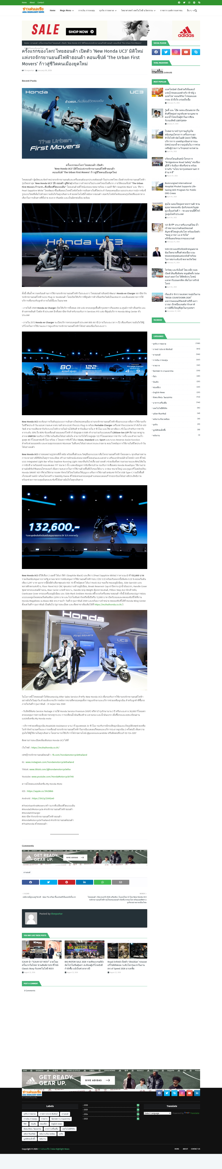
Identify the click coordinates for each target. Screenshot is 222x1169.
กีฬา (176, 376)
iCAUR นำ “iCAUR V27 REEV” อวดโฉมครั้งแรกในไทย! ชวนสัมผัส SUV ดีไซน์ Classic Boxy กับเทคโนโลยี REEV (40, 965)
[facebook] (179, 2)
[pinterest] (194, 2)
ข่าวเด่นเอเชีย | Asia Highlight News (53, 1149)
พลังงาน (176, 435)
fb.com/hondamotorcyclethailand (69, 755)
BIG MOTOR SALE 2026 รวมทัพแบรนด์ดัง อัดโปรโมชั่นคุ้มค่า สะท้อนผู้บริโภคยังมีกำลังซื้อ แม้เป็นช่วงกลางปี (84, 965)
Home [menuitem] (52, 10)
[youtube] (186, 52)
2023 (111, 1119)
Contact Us (195, 1149)
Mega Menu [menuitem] (65, 10)
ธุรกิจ (176, 424)
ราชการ (176, 365)
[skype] (199, 2)
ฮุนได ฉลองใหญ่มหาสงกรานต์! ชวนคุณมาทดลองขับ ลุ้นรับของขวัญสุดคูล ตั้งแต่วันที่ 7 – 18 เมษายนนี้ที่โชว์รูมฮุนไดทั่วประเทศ (182, 209)
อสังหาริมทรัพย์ (176, 413)
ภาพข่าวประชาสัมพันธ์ (176, 349)
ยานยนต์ (34, 43)
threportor (29, 70)
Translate (194, 1113)
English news (176, 392)
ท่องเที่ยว (176, 387)
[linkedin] (197, 1093)
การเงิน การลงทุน (176, 360)
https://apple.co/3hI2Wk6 (40, 791)
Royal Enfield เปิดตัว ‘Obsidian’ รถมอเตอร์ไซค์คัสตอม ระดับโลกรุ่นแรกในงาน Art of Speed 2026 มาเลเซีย (127, 965)
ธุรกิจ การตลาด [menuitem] (106, 10)
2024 (111, 1114)
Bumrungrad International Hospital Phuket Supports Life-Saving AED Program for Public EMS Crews (180, 188)
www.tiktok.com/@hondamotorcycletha (50, 769)
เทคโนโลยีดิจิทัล (176, 408)
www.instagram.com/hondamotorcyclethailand (50, 762)
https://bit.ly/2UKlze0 (43, 798)
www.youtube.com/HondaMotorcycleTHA (53, 776)
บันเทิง (176, 382)
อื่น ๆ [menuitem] (189, 10)
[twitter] (184, 2)
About (32, 3)
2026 (111, 1105)
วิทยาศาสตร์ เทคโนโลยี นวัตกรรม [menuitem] (137, 10)
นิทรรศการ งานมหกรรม (176, 371)
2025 (111, 1110)
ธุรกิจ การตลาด (176, 343)
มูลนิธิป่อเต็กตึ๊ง (176, 430)
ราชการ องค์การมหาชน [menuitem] (171, 10)
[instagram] (189, 2)
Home (24, 3)
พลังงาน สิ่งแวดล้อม (176, 419)
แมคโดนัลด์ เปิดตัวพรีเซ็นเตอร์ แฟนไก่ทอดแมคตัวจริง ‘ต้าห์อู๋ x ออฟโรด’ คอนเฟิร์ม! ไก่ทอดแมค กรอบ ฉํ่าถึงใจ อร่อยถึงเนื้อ (180, 94)
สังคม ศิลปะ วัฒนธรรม (176, 397)
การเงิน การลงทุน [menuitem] (86, 10)
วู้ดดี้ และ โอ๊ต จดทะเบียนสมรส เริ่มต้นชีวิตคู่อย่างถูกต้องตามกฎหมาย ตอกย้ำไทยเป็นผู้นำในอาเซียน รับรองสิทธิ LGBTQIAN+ (182, 115)
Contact (41, 3)
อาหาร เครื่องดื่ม (176, 402)
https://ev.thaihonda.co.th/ (109, 604)
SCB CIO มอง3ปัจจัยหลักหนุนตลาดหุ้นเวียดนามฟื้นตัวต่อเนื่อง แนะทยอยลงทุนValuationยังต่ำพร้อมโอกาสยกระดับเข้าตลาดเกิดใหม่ (181, 254)
